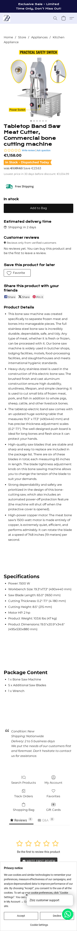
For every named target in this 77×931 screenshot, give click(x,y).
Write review (28, 150)
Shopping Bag (23, 810)
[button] (7, 18)
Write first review (40, 861)
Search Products (23, 782)
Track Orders (23, 796)
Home (8, 37)
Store (22, 37)
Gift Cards (53, 810)
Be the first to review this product (38, 852)
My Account (53, 782)
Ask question (43, 150)
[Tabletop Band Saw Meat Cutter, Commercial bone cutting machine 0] (38, 83)
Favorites (53, 796)
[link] (39, 923)
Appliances (39, 37)
